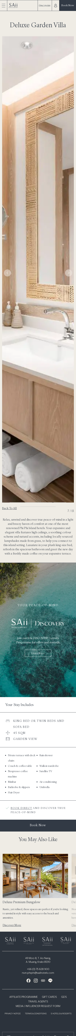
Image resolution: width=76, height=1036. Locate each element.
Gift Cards (49, 997)
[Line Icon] (50, 981)
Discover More (12, 925)
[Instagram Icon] (36, 981)
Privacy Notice (13, 1014)
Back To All (9, 508)
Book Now (67, 5)
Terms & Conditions (35, 1014)
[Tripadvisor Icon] (43, 981)
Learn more (38, 653)
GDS (64, 997)
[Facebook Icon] (29, 981)
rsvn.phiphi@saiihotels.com (38, 973)
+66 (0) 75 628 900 (38, 969)
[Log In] (55, 5)
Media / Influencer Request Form (38, 1006)
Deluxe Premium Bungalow (21, 902)
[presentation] (7, 272)
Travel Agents (38, 1001)
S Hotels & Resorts (61, 1014)
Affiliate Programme (23, 997)
